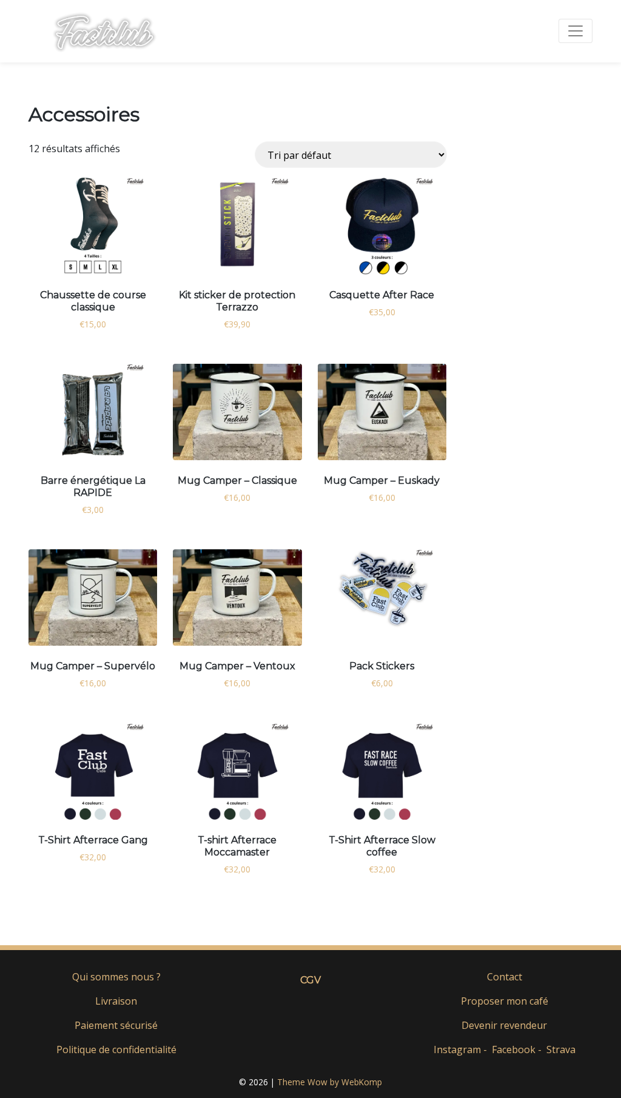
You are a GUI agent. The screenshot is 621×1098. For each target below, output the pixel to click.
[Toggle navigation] (575, 31)
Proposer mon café (504, 1001)
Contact (504, 976)
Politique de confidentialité (116, 1049)
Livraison (116, 1001)
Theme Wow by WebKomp (329, 1082)
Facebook (513, 1049)
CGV (310, 980)
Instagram (457, 1049)
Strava (561, 1049)
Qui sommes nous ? (116, 976)
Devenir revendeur (504, 1025)
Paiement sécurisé (116, 1025)
